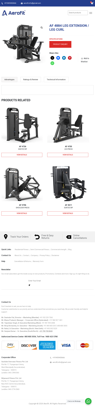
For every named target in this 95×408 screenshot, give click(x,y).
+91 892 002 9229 (50, 328)
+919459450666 (10, 3)
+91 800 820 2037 (50, 326)
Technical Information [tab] (56, 79)
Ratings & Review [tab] (30, 79)
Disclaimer (55, 255)
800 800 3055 (62, 326)
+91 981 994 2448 (48, 323)
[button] (42, 28)
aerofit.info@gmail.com (32, 3)
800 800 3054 (30, 336)
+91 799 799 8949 (45, 331)
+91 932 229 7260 (46, 317)
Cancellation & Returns (22, 261)
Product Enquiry (60, 44)
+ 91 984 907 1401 (55, 320)
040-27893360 (13, 373)
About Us (18, 255)
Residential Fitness (21, 249)
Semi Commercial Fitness (39, 249)
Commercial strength (58, 249)
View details (22, 155)
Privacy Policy (45, 255)
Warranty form (38, 261)
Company (34, 255)
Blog (69, 249)
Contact (26, 255)
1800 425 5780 (51, 336)
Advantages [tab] (9, 79)
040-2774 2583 (13, 389)
